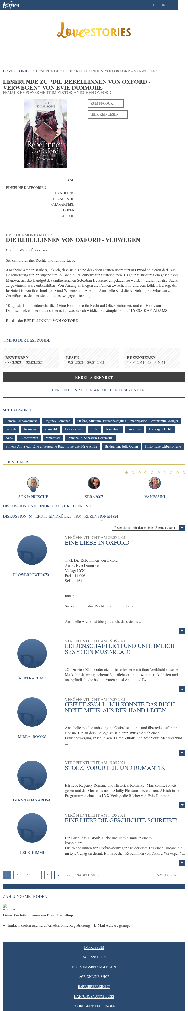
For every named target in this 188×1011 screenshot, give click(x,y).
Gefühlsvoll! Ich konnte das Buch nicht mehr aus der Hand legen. (120, 707)
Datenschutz (94, 957)
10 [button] (184, 472)
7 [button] (165, 472)
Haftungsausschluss (94, 996)
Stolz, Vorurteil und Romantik (115, 768)
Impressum (94, 947)
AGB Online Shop (94, 976)
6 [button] (158, 472)
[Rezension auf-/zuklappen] (182, 631)
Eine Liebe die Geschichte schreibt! (121, 820)
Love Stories (17, 70)
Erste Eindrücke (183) (58, 516)
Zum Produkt (103, 103)
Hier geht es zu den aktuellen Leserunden (97, 389)
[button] (164, 5)
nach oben (166, 874)
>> (68, 874)
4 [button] (145, 472)
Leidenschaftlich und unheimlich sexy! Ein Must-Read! (120, 648)
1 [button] (126, 472)
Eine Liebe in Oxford (97, 542)
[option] (94, 32)
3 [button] (139, 472)
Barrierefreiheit (94, 986)
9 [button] (177, 472)
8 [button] (171, 472)
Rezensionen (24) (101, 516)
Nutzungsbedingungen (94, 966)
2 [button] (133, 472)
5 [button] (152, 472)
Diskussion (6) (17, 516)
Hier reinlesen (105, 114)
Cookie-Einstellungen (94, 1006)
